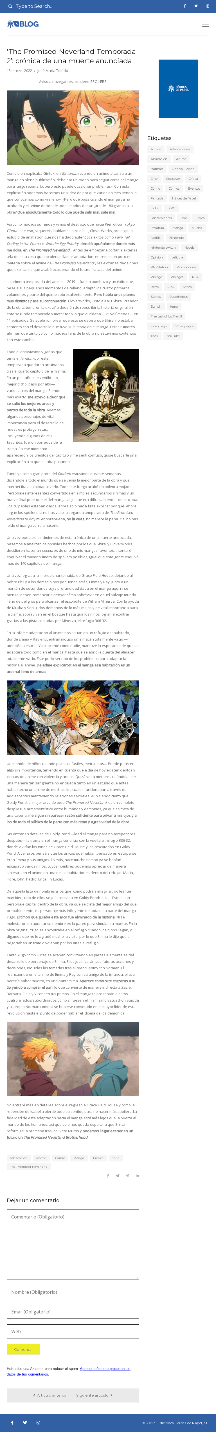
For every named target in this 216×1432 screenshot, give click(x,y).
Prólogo (156, 277)
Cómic (60, 1158)
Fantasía (157, 198)
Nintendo (176, 238)
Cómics (174, 188)
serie (116, 1158)
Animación (159, 159)
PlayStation (159, 267)
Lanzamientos (161, 218)
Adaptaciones (180, 149)
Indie (154, 208)
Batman (157, 169)
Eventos (194, 188)
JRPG (171, 208)
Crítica (193, 179)
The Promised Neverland (29, 1166)
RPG (170, 287)
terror (174, 306)
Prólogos (177, 277)
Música (197, 228)
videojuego (159, 326)
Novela (189, 247)
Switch (156, 306)
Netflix (156, 238)
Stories (156, 297)
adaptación (18, 1158)
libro (184, 218)
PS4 (195, 277)
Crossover (173, 179)
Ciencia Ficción (183, 169)
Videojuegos (185, 326)
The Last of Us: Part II (166, 316)
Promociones (186, 267)
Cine (154, 179)
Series (187, 287)
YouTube (173, 336)
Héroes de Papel (184, 198)
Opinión (157, 257)
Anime (41, 1158)
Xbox (154, 336)
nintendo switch (163, 247)
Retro (155, 287)
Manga (78, 1158)
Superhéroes (178, 297)
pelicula (177, 257)
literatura (157, 228)
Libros (200, 218)
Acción (156, 149)
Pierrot (98, 1158)
